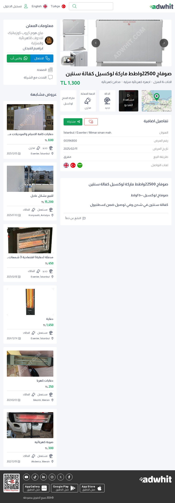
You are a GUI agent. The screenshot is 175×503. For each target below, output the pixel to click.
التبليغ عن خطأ (73, 218)
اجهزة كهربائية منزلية (137, 82)
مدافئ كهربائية (111, 82)
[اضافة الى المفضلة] (91, 121)
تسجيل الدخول (12, 6)
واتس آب (16, 58)
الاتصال (39, 58)
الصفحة (42, 69)
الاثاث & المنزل (162, 82)
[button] (156, 97)
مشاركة (71, 121)
